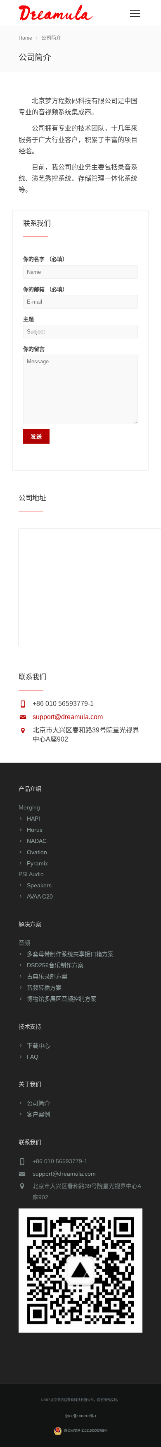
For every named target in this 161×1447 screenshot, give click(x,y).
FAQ (32, 1056)
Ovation (37, 852)
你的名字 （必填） (45, 259)
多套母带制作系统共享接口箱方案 (70, 954)
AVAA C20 (40, 896)
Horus (35, 829)
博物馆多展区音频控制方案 (61, 998)
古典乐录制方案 (47, 976)
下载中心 (38, 1045)
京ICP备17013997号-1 (80, 1416)
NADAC (37, 841)
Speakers (39, 885)
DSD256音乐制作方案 (55, 965)
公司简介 (38, 1103)
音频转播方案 (44, 987)
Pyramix (37, 863)
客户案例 (38, 1114)
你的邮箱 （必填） (45, 289)
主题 (28, 319)
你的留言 (34, 349)
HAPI (33, 818)
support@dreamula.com (68, 716)
